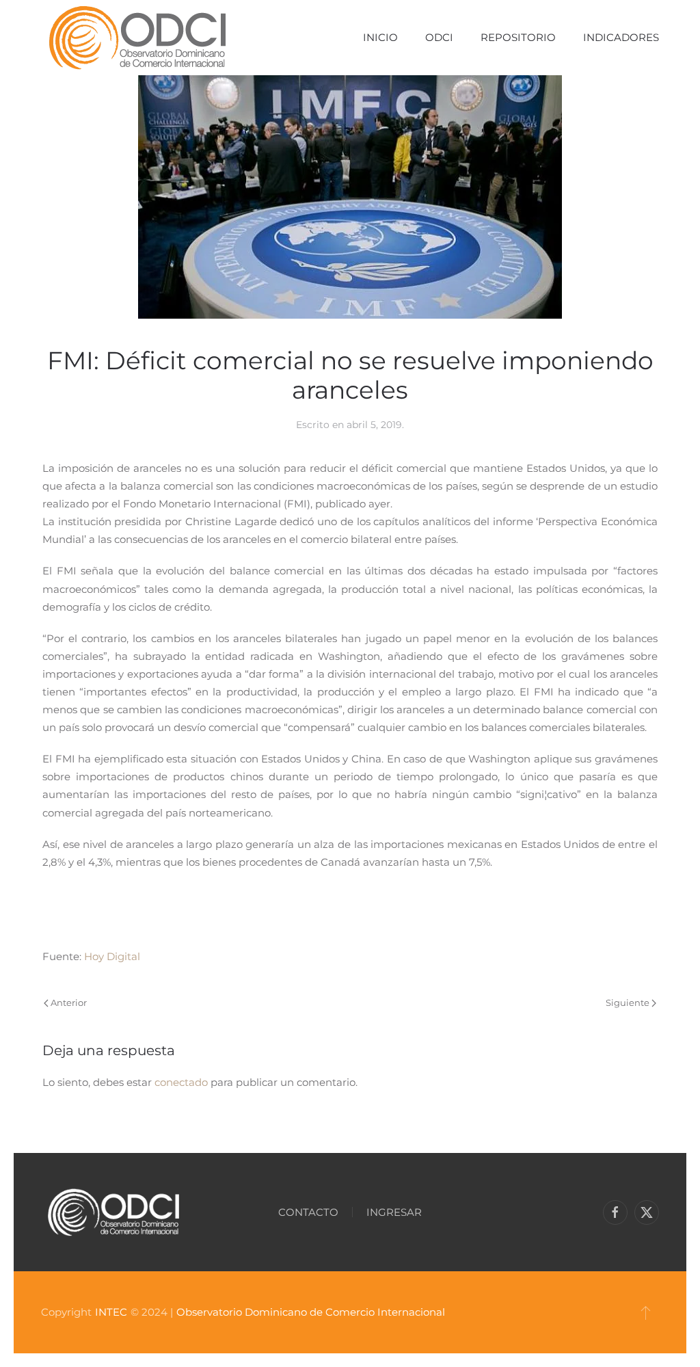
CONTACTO (308, 1212)
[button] (645, 1312)
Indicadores (621, 37)
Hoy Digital (112, 956)
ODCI (439, 37)
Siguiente (627, 1002)
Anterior (69, 1002)
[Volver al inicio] (137, 37)
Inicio (380, 37)
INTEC (111, 1311)
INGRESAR (394, 1212)
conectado (181, 1082)
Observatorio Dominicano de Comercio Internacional (310, 1311)
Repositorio (518, 37)
